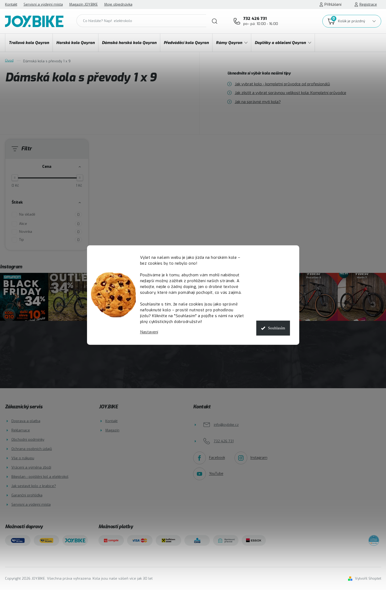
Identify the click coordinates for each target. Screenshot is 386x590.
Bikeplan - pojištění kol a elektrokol (39, 476)
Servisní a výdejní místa (43, 4)
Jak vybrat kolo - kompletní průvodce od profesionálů (282, 83)
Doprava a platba (25, 421)
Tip (49, 239)
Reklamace (20, 430)
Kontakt (11, 4)
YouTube (216, 473)
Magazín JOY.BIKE (83, 4)
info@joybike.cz (226, 424)
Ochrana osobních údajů (31, 449)
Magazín (112, 430)
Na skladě (49, 214)
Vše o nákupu (22, 458)
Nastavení (149, 332)
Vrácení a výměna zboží (31, 467)
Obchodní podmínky (27, 439)
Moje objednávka (118, 4)
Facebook (217, 458)
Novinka (49, 231)
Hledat (214, 21)
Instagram (258, 458)
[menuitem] (29, 43)
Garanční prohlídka (26, 495)
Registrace (368, 4)
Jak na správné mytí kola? (258, 101)
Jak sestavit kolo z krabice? (33, 486)
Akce (49, 223)
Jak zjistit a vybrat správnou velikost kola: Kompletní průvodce (290, 92)
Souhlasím (276, 328)
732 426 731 (260, 21)
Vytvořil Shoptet (368, 578)
